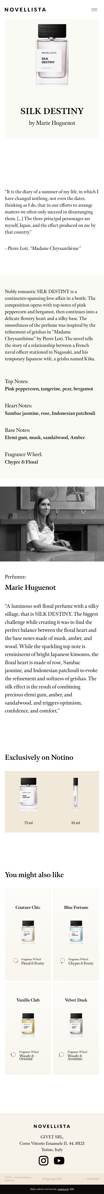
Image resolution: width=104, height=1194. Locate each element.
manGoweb (63, 1189)
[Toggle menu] (94, 9)
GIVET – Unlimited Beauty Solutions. (18, 1179)
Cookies (93, 1179)
